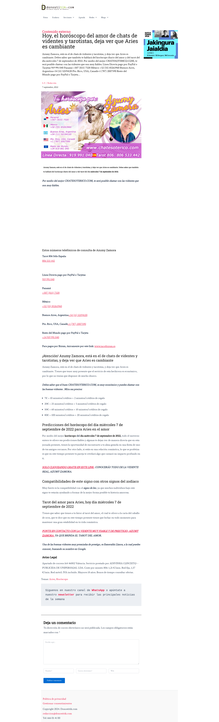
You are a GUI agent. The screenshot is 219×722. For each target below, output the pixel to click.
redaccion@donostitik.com (57, 713)
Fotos (45, 17)
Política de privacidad (54, 699)
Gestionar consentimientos (57, 703)
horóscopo (62, 579)
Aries (52, 579)
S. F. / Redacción (49, 83)
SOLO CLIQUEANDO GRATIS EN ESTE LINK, (68, 467)
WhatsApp (98, 590)
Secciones (67, 17)
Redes (91, 17)
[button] (73, 17)
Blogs (103, 17)
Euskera (55, 17)
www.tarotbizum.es (104, 346)
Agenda (81, 17)
